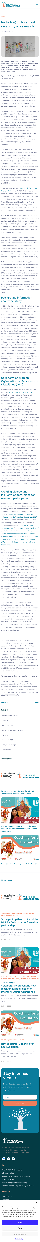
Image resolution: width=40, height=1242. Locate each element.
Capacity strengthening (18, 913)
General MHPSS (12, 915)
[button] (37, 1203)
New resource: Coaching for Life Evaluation (19, 864)
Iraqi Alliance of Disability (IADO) (20, 392)
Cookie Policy (19, 1239)
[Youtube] (13, 1158)
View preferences (20, 1234)
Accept (20, 1222)
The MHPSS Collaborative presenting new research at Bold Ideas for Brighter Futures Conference (19, 828)
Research (15, 979)
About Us (6, 1192)
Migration (13, 1040)
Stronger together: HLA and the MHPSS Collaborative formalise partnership (17, 792)
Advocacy (4, 913)
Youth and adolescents (29, 979)
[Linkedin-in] (8, 1158)
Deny (20, 1228)
